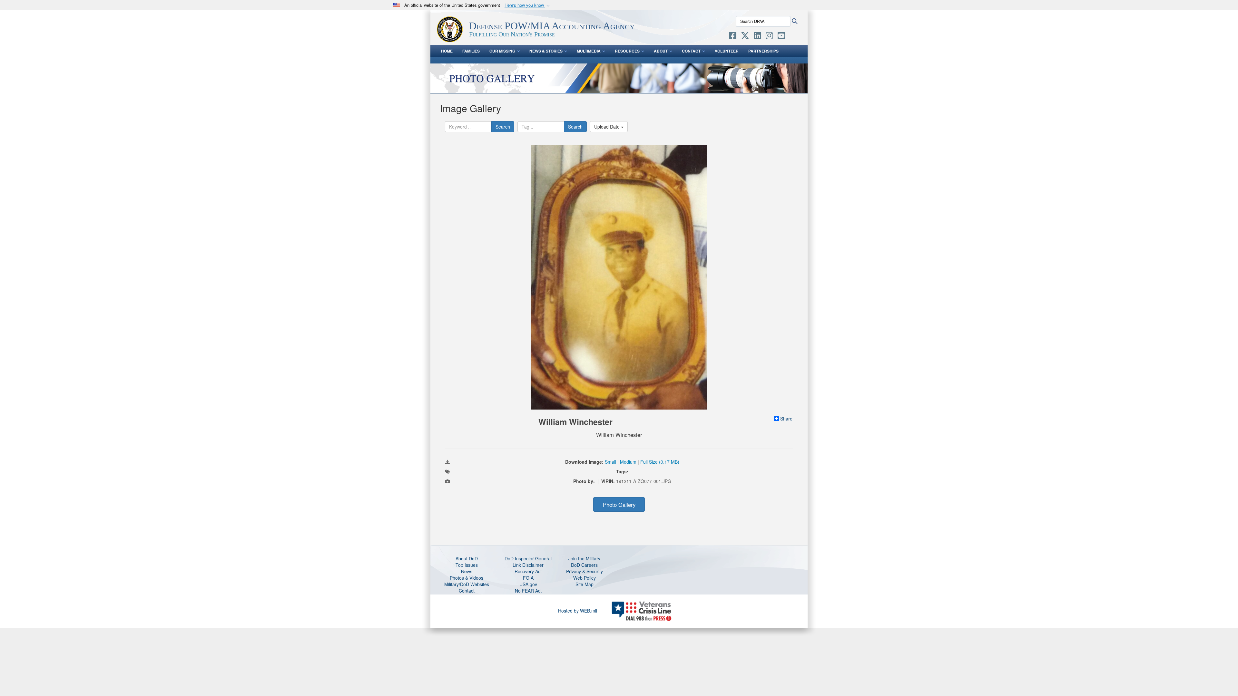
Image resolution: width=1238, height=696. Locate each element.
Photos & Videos (466, 578)
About (661, 51)
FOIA (528, 578)
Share (786, 418)
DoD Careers (584, 565)
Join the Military (584, 558)
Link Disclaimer (528, 565)
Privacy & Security (584, 571)
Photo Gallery (619, 504)
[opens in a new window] (732, 37)
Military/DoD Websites (466, 584)
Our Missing (502, 51)
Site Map (584, 584)
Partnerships (763, 51)
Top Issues (467, 565)
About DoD (467, 558)
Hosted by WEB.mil (577, 610)
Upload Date (607, 126)
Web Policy (584, 578)
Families (471, 51)
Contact (691, 51)
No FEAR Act (528, 590)
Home (447, 51)
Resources (627, 51)
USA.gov (528, 584)
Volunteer (727, 51)
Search (503, 126)
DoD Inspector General (528, 558)
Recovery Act (528, 571)
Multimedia (589, 51)
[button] (528, 5)
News (466, 571)
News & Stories (546, 51)
